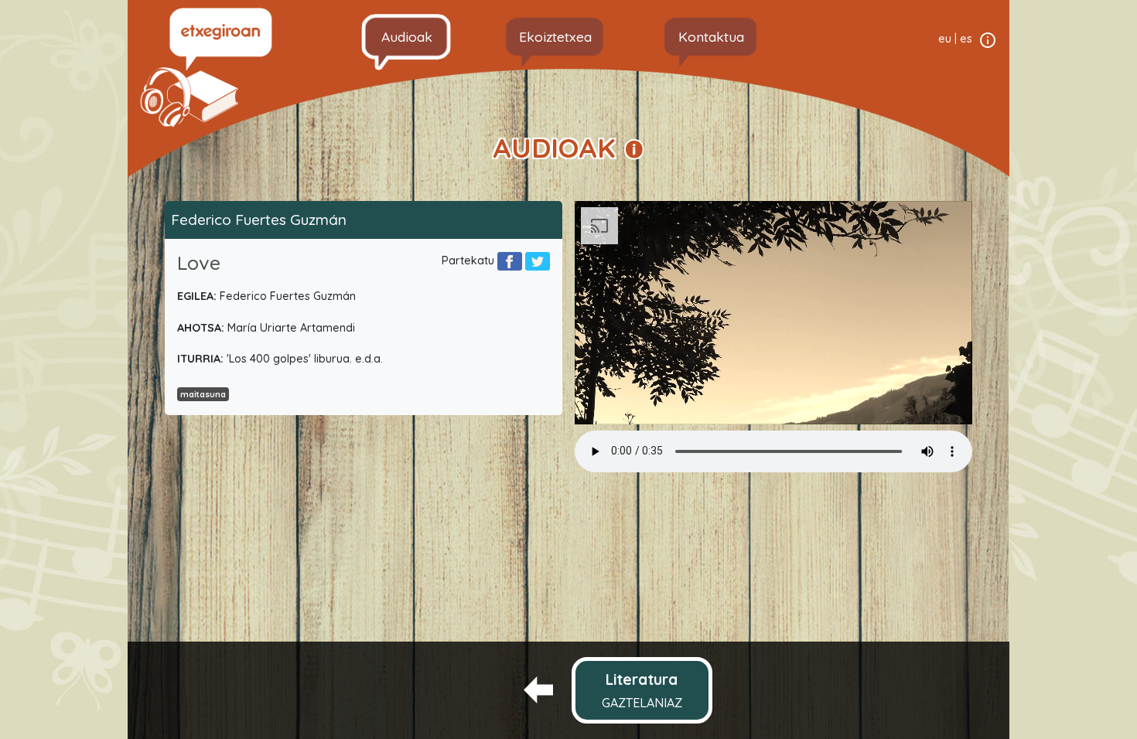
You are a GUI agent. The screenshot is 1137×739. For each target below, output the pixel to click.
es (966, 39)
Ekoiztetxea (555, 36)
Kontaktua (711, 36)
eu (944, 39)
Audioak (406, 36)
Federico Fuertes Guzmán (259, 219)
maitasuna (203, 394)
